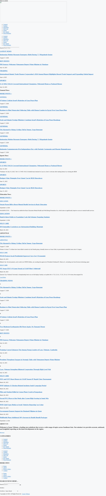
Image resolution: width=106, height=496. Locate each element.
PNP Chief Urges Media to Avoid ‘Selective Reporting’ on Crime (21, 405)
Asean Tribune (26, 494)
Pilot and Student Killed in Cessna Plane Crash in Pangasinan (21, 392)
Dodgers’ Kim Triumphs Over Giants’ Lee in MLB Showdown (21, 178)
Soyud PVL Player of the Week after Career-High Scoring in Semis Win (24, 398)
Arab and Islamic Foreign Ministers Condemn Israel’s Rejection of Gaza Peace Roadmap (30, 120)
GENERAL (3, 97)
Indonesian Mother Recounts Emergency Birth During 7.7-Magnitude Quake (26, 55)
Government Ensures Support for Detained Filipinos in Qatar (21, 411)
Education (6, 27)
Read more (2, 432)
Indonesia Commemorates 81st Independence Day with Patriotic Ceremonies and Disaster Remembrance (35, 149)
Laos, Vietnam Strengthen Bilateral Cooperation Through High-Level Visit (25, 369)
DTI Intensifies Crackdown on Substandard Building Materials (21, 227)
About (5, 467)
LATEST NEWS (5, 51)
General (5, 24)
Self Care (5, 29)
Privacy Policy (7, 469)
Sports (5, 30)
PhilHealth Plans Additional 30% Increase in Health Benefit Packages (23, 417)
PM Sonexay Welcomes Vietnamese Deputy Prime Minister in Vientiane (24, 64)
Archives (2, 491)
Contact (5, 470)
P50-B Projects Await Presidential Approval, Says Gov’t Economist (22, 256)
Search (2, 48)
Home (5, 466)
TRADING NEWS (6, 280)
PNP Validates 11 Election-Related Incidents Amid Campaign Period (23, 385)
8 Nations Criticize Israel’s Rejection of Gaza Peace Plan (19, 100)
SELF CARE (4, 223)
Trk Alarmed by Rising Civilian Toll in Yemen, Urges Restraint (21, 130)
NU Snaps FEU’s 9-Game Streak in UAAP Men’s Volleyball (20, 268)
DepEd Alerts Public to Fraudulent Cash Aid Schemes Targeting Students (25, 217)
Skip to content (4, 0)
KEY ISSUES (4, 61)
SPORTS (3, 80)
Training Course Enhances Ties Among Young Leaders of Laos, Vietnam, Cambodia (28, 350)
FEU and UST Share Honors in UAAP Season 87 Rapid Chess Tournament (25, 379)
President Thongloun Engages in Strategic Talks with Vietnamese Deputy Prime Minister (30, 359)
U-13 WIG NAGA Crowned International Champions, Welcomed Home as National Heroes (31, 84)
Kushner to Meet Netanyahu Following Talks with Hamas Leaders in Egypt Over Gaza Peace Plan (33, 110)
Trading (5, 26)
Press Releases (7, 33)
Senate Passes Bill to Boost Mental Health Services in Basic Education (23, 204)
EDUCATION (4, 201)
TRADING (4, 71)
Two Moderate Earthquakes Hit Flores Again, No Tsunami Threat (22, 327)
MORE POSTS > (6, 94)
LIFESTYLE (4, 240)
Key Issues (6, 32)
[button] (3, 277)
